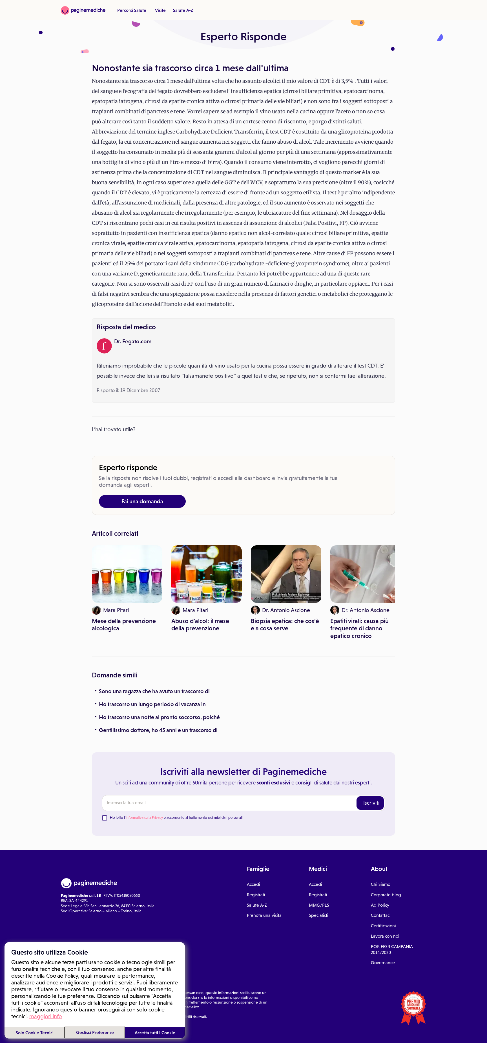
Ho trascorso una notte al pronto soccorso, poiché (159, 717)
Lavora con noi (385, 936)
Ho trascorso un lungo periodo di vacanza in (152, 704)
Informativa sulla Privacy (144, 817)
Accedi (253, 884)
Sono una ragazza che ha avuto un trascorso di (154, 691)
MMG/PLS (319, 905)
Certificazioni (383, 925)
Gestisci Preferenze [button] (95, 1032)
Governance (383, 962)
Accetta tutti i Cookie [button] (155, 1032)
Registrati (256, 894)
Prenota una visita (264, 915)
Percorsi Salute (131, 10)
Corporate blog (386, 894)
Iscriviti (371, 803)
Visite (160, 10)
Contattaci (381, 915)
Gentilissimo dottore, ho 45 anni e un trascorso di (158, 730)
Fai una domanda (142, 501)
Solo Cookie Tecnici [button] (35, 1032)
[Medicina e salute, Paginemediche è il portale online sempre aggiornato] (83, 10)
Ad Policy (380, 905)
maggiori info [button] (45, 1016)
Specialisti (318, 915)
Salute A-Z (183, 10)
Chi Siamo (380, 884)
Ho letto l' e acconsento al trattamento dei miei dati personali (176, 817)
